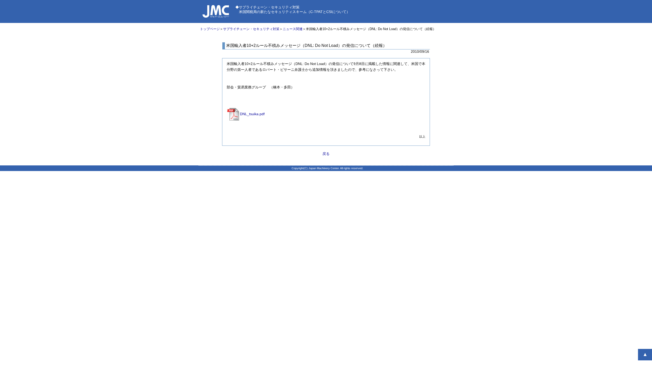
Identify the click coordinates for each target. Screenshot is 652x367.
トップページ (210, 29)
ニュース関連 (293, 29)
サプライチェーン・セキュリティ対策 (251, 29)
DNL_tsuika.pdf (252, 114)
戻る (326, 154)
